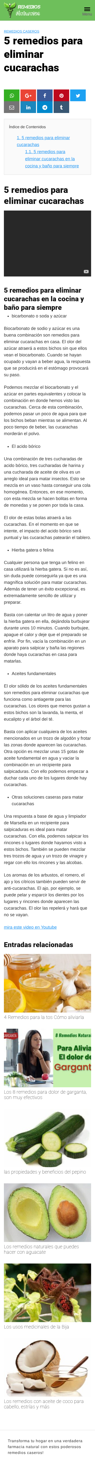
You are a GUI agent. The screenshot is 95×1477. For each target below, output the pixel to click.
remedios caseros (21, 31)
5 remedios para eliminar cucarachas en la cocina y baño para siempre (52, 158)
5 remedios (22, 290)
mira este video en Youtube (30, 927)
